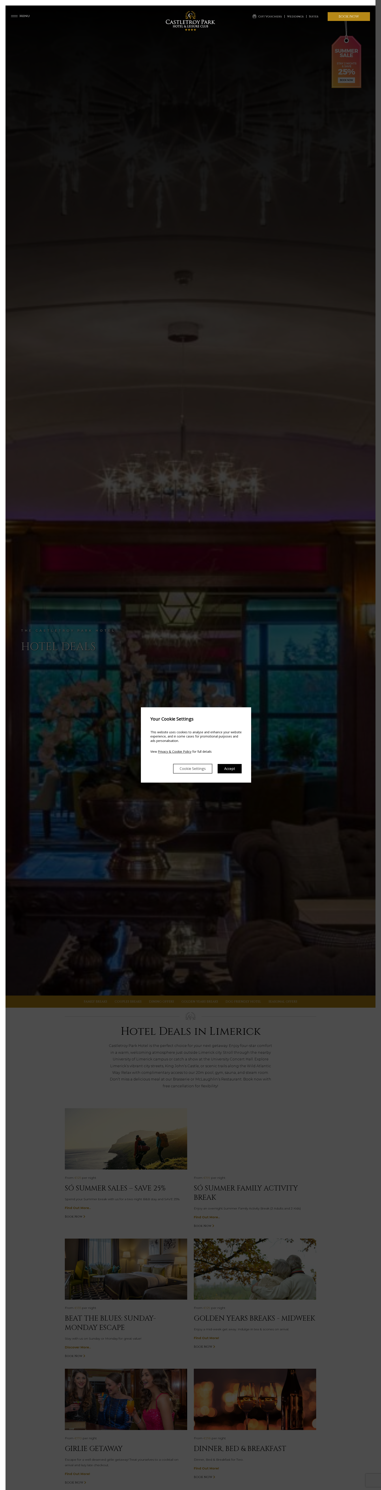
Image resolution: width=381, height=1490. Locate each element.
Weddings (295, 17)
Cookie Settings (193, 768)
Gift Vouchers (270, 17)
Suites (313, 17)
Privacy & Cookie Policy (174, 752)
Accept (229, 768)
